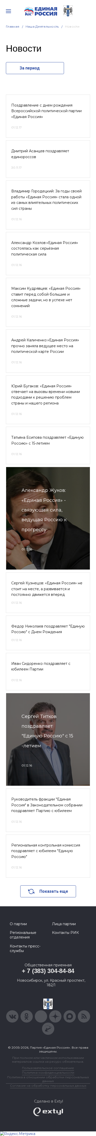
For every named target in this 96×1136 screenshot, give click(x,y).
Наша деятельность (42, 26)
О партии (18, 924)
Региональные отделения (23, 935)
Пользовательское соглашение (48, 1068)
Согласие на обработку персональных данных (48, 1085)
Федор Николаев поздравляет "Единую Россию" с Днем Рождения (48, 629)
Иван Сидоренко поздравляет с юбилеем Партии (40, 666)
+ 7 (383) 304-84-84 (48, 970)
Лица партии (64, 924)
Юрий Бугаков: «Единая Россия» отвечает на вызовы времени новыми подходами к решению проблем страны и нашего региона (45, 394)
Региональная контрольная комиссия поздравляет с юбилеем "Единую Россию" (45, 851)
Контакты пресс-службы (25, 948)
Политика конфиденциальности (48, 1072)
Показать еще (53, 891)
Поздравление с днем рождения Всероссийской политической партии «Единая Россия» (46, 111)
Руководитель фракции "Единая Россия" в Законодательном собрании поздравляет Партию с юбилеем (46, 805)
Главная (12, 26)
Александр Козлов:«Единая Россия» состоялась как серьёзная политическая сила (44, 248)
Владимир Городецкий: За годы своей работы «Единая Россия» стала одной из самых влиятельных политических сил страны (46, 200)
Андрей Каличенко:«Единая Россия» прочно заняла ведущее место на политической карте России (45, 346)
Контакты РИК (65, 932)
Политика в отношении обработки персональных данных (48, 1079)
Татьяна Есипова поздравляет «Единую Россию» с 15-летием (47, 440)
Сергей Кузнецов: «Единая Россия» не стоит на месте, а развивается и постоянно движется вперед (46, 589)
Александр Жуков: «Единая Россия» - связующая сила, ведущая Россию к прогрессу (44, 510)
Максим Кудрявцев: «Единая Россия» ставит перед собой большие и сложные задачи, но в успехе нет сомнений (46, 297)
